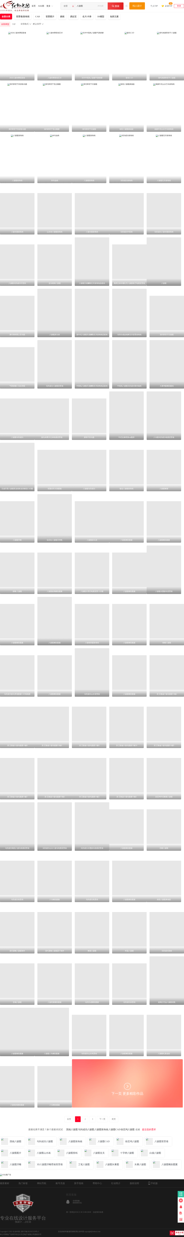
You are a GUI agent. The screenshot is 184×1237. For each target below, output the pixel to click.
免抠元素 (114, 16)
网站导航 (41, 1183)
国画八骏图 (72, 1129)
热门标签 (23, 1183)
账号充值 (60, 1183)
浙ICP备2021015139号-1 (30, 1232)
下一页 (102, 1119)
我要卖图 (181, 1194)
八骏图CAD (114, 1129)
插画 (62, 16)
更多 (48, 6)
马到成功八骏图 (86, 1129)
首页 (34, 6)
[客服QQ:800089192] (181, 1207)
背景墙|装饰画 (22, 16)
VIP (14, 24)
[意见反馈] (181, 1213)
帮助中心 (97, 1183)
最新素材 (4, 1183)
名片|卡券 (86, 16)
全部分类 (6, 16)
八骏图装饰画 (101, 1129)
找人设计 (137, 6)
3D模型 (100, 16)
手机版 (154, 1183)
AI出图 (41, 6)
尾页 (114, 1119)
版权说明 (134, 1183)
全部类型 (5, 24)
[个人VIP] (154, 2)
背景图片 (50, 16)
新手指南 (78, 1183)
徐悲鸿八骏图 (128, 1129)
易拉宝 (73, 16)
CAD (37, 16)
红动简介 (115, 1183)
